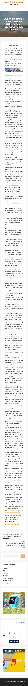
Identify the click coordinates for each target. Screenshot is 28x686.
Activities (6, 575)
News (20, 524)
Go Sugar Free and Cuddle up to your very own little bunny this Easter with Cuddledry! (13, 536)
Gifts (5, 570)
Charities (6, 583)
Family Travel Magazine (14, 2)
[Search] (23, 556)
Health (6, 573)
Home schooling (8, 578)
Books (5, 568)
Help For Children (8, 580)
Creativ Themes (16, 683)
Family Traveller (10, 524)
